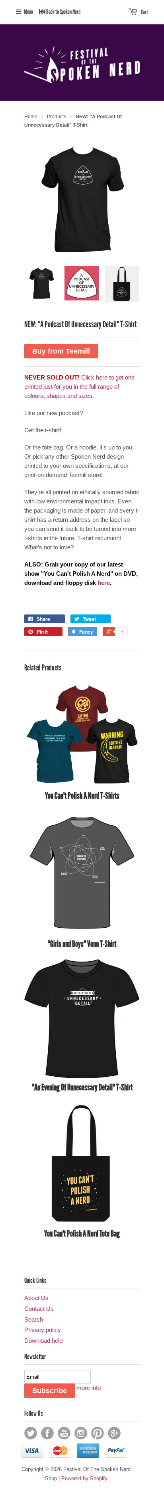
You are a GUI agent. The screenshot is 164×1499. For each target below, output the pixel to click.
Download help (43, 1340)
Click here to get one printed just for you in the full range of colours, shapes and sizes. (79, 386)
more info (88, 1387)
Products (56, 116)
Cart (144, 12)
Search (33, 1319)
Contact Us (39, 1308)
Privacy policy (42, 1329)
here (104, 582)
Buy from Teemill (61, 351)
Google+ (114, 1433)
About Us (36, 1297)
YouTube (64, 1433)
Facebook (47, 1433)
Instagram (80, 1433)
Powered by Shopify (84, 1478)
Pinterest (97, 1433)
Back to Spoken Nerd (62, 12)
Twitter (30, 1433)
